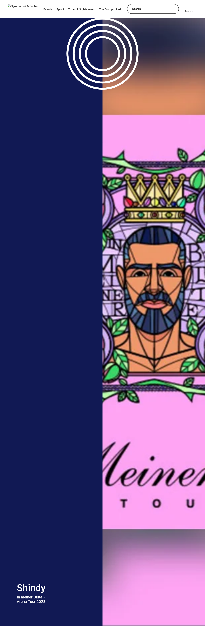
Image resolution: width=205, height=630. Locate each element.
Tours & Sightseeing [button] (81, 9)
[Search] (173, 9)
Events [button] (47, 9)
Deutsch (189, 11)
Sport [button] (60, 9)
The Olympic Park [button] (110, 9)
